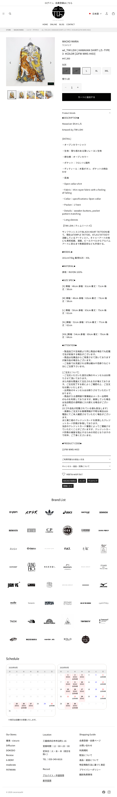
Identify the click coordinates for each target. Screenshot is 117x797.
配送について (85, 755)
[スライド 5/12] (49, 95)
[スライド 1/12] (12, 95)
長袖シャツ (67, 485)
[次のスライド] (51, 63)
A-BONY (10, 759)
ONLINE (53, 24)
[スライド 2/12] (21, 95)
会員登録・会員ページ (90, 740)
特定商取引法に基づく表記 (92, 764)
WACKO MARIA (70, 42)
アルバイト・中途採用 (53, 775)
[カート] (113, 13)
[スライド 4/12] (40, 95)
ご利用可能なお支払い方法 (73, 459)
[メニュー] (3, 13)
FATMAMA (11, 769)
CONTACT (70, 24)
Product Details (68, 113)
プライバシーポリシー (90, 769)
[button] (95, 13)
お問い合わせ (85, 745)
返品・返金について (89, 759)
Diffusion (10, 745)
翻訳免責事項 (85, 774)
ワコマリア (92, 480)
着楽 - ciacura (12, 740)
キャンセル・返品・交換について (76, 466)
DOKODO (10, 750)
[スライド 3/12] (31, 95)
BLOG (61, 24)
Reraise (10, 755)
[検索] (10, 13)
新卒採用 (47, 780)
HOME (45, 24)
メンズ (82, 480)
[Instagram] (109, 792)
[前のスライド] (9, 63)
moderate (11, 764)
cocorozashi (18, 792)
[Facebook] (104, 792)
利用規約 (83, 750)
